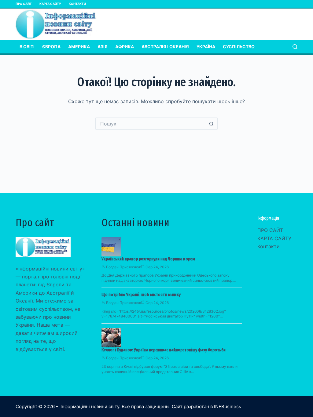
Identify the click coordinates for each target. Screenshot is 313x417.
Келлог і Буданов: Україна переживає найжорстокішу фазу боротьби (163, 350)
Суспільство (239, 46)
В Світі (27, 46)
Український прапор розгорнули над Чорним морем (148, 259)
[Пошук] (295, 46)
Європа (51, 46)
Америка (79, 46)
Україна (206, 46)
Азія (103, 46)
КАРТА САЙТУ (50, 3)
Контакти (77, 3)
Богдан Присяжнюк (123, 267)
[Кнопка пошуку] (211, 124)
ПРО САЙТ (24, 3)
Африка (124, 46)
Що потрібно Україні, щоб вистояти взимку (141, 294)
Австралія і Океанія (165, 46)
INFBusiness (227, 406)
